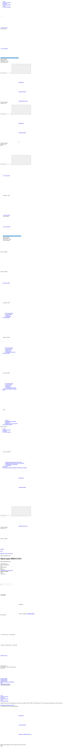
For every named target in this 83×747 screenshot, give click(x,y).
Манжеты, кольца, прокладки (6, 553)
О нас (1, 695)
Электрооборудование (5, 684)
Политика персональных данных (7, 705)
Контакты (2, 697)
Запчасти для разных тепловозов (7, 681)
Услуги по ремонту (4, 698)
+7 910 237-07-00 (3, 27)
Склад (1, 699)
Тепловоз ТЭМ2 (3, 678)
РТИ (1, 551)
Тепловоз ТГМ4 (3, 679)
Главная (2, 549)
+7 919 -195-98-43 (4, 48)
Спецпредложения (4, 701)
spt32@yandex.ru (3, 655)
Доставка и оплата (4, 696)
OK (1, 745)
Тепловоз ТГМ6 (3, 680)
